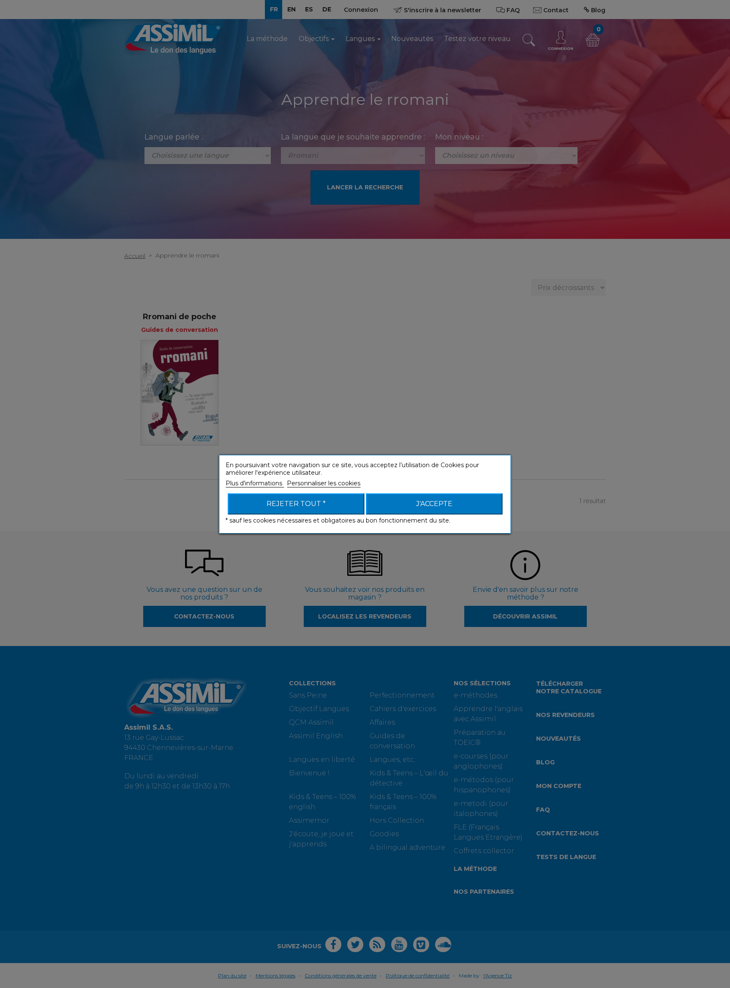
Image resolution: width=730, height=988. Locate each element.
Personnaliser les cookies (323, 483)
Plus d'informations (255, 483)
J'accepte (434, 504)
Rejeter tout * (296, 504)
